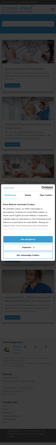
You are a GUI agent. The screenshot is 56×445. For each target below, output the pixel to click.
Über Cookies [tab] (46, 195)
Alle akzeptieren (28, 239)
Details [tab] (28, 195)
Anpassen (26, 247)
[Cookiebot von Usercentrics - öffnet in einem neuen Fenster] (41, 187)
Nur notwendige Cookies (28, 255)
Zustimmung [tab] (10, 195)
